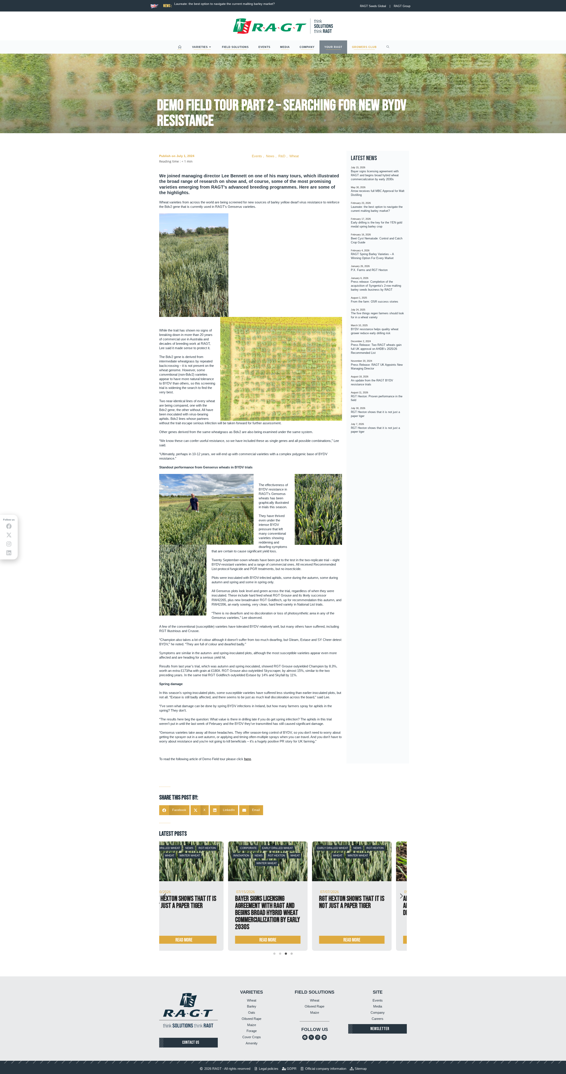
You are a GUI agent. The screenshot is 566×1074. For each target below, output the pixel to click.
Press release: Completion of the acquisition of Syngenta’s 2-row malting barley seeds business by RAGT (376, 285)
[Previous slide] (164, 896)
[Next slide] (401, 896)
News (270, 156)
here (247, 759)
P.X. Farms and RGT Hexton (369, 270)
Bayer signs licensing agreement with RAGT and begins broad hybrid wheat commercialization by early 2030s (375, 175)
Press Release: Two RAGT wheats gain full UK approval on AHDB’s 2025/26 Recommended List (376, 348)
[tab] (274, 954)
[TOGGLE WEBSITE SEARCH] (388, 47)
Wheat (294, 156)
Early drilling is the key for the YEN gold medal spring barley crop (224, 4)
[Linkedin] (324, 1037)
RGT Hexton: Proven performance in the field (264, 902)
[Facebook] (305, 1037)
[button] (174, 810)
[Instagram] (317, 1037)
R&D (281, 156)
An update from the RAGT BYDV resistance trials (180, 902)
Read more (184, 940)
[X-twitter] (311, 1037)
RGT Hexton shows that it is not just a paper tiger (351, 902)
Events (257, 156)
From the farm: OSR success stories (374, 301)
